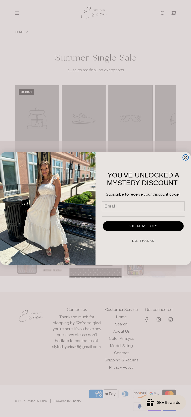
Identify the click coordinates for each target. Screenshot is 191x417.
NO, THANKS (143, 241)
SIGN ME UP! (143, 226)
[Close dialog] (186, 157)
